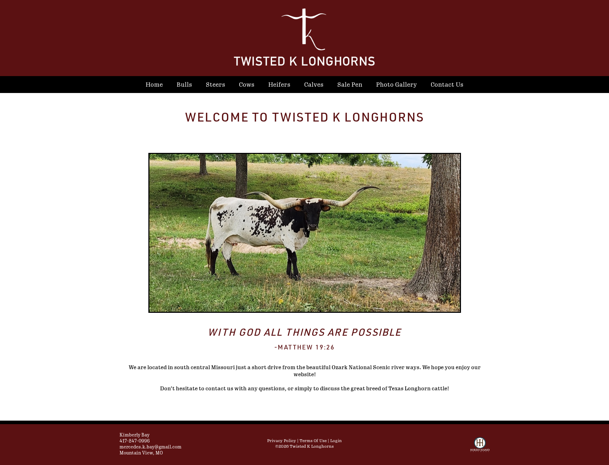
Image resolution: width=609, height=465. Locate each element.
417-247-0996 (134, 441)
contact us (219, 389)
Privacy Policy (281, 441)
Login (336, 441)
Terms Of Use (313, 441)
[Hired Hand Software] (480, 447)
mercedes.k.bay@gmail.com (150, 447)
